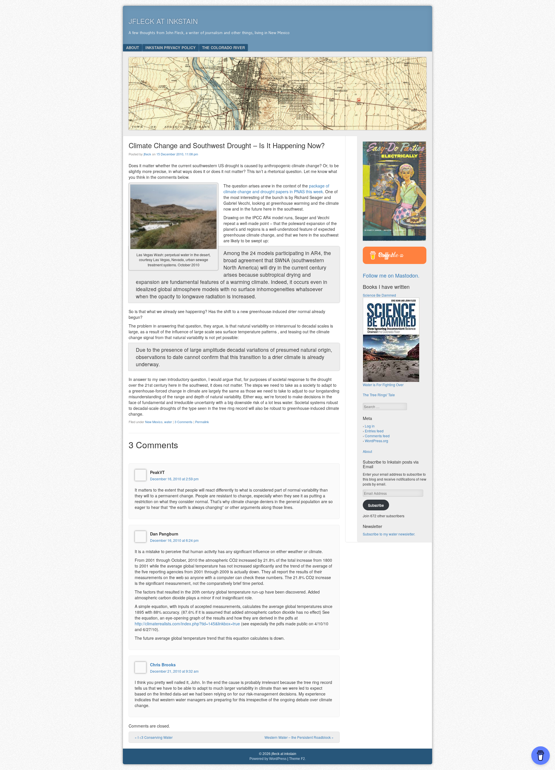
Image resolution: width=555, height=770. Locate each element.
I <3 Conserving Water (154, 737)
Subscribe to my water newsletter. (389, 533)
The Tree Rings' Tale (379, 394)
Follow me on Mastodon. (391, 275)
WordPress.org (376, 440)
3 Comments (184, 421)
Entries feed (374, 430)
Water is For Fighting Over (383, 384)
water (168, 421)
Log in (370, 425)
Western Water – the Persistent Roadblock (299, 737)
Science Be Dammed (379, 295)
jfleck (147, 154)
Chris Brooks (163, 664)
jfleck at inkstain (163, 21)
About (132, 47)
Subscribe (376, 505)
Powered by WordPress (267, 759)
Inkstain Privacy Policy (170, 47)
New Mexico (153, 421)
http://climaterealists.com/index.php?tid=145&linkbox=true (187, 623)
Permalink (202, 421)
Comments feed (377, 435)
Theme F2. (297, 759)
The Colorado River (223, 47)
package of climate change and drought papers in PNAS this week (276, 188)
